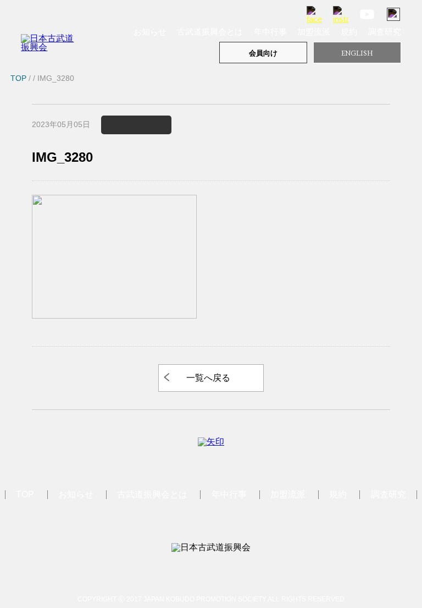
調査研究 (384, 32)
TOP (25, 494)
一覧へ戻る (208, 377)
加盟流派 (313, 32)
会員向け (263, 53)
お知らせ (150, 32)
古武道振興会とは (210, 32)
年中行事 (270, 32)
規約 (349, 32)
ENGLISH (357, 53)
